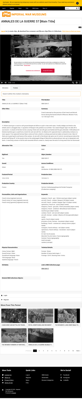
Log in (4, 8)
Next (78, 351)
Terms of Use (9, 383)
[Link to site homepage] (24, 14)
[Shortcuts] (80, 27)
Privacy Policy (9, 380)
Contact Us (8, 375)
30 (19, 290)
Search (78, 8)
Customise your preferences (33, 70)
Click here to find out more (71, 31)
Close (77, 3)
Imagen (14, 393)
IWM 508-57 (45, 268)
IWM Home (35, 8)
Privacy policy (27, 65)
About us (7, 377)
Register (12, 8)
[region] (41, 67)
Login (5, 295)
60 (24, 290)
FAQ (27, 8)
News (20, 8)
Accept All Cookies (47, 70)
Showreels (45, 377)
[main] (41, 186)
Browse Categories (48, 380)
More (44, 8)
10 (14, 290)
